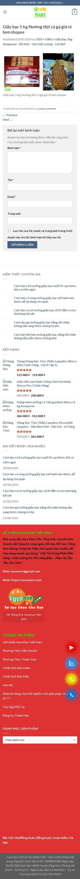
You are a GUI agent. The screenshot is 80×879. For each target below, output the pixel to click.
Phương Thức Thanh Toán (19, 659)
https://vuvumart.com (26, 580)
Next (8, 119)
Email (11, 196)
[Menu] (5, 11)
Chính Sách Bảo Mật (16, 676)
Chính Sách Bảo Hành (16, 668)
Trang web (13, 213)
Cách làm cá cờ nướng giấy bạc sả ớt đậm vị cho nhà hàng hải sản (45, 311)
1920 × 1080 (43, 39)
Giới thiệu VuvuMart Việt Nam (22, 642)
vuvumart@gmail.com (25, 571)
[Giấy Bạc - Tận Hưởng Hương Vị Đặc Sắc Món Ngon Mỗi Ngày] (40, 12)
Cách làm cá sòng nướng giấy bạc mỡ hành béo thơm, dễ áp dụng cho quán (44, 299)
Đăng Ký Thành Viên (16, 715)
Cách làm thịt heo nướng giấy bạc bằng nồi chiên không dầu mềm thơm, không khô (45, 336)
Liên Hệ (8, 685)
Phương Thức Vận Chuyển (20, 650)
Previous (10, 115)
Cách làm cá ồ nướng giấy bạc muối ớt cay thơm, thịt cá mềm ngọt (45, 287)
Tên (10, 180)
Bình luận (14, 148)
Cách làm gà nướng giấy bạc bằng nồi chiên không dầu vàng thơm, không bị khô (41, 324)
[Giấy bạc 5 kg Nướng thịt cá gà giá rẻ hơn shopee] (40, 71)
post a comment (47, 108)
